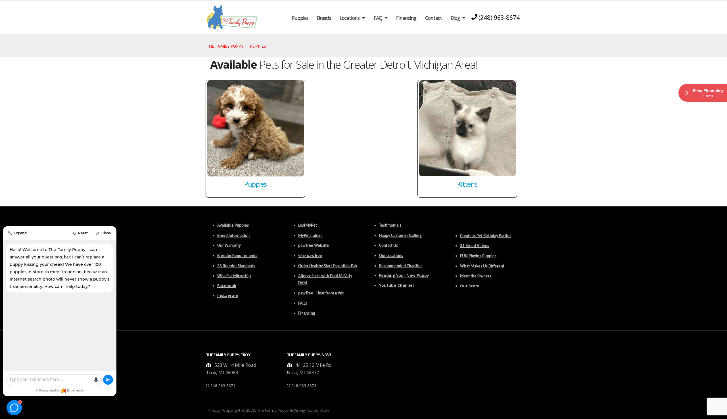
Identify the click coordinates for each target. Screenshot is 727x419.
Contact (433, 17)
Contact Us (388, 246)
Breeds (324, 17)
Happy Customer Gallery (400, 236)
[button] (209, 365)
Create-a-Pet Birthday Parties (485, 236)
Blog (455, 17)
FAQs (302, 304)
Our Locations (391, 256)
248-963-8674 (222, 385)
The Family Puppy (224, 46)
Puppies (300, 17)
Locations (350, 17)
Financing (406, 17)
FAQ (378, 17)
